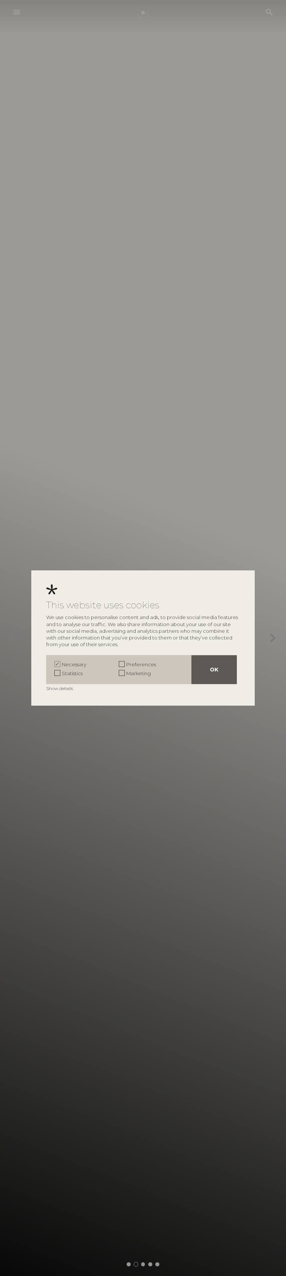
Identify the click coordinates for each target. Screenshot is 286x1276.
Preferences (141, 664)
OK (214, 669)
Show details (60, 688)
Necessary (74, 664)
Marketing (138, 673)
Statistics (72, 673)
